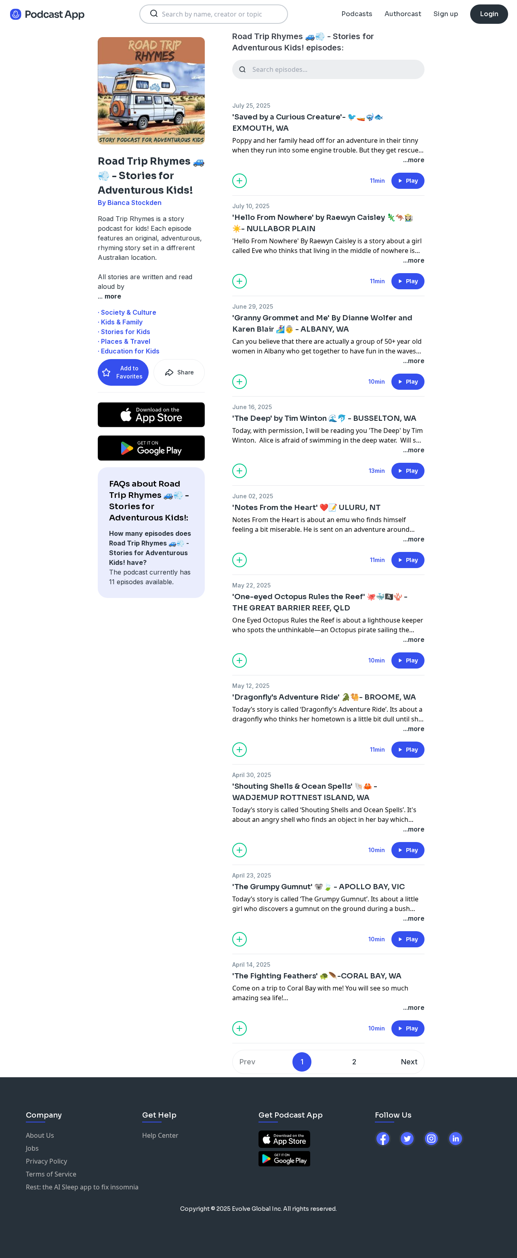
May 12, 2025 (250, 685)
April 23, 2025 (251, 875)
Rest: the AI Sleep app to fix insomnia (82, 1187)
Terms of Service (51, 1174)
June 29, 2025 (252, 306)
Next (409, 1061)
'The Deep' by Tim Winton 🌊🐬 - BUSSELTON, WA (324, 418)
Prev (247, 1061)
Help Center (160, 1135)
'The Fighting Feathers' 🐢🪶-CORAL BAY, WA (316, 976)
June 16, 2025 (252, 406)
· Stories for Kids (124, 332)
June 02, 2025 (252, 496)
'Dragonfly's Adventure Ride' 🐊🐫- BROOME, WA (324, 697)
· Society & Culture (127, 312)
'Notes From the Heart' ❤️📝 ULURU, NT (306, 507)
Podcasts (356, 14)
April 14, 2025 (251, 964)
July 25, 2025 (251, 105)
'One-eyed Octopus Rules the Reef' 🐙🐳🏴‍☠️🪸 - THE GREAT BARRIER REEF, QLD (320, 602)
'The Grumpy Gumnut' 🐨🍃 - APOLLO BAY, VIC (318, 886)
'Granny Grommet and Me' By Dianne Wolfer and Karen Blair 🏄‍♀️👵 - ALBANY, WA (322, 323)
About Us (40, 1135)
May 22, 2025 (251, 585)
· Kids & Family (120, 322)
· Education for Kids (129, 351)
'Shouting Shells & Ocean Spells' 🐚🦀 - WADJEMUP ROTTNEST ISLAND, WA (304, 792)
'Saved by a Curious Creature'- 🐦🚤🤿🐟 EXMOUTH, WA (307, 123)
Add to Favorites (129, 372)
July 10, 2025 (250, 206)
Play (412, 180)
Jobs (32, 1148)
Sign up (445, 14)
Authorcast (403, 14)
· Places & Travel (124, 341)
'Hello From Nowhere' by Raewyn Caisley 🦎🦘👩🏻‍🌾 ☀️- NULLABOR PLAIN (322, 223)
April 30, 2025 (251, 774)
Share (185, 372)
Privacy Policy (46, 1161)
